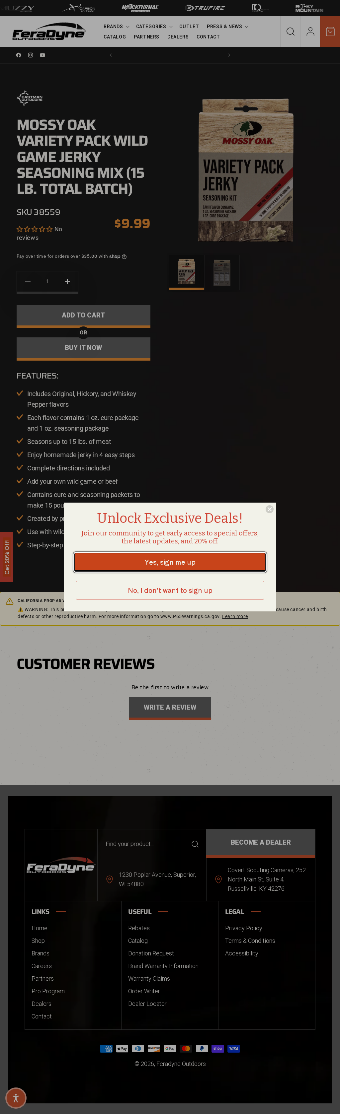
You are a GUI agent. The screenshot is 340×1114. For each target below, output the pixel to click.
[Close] (270, 509)
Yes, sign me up (170, 562)
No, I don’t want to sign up (170, 590)
